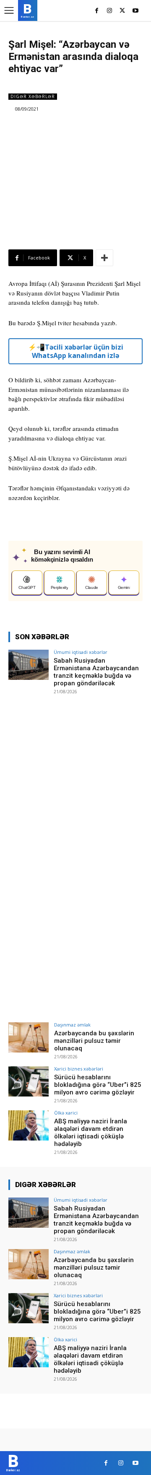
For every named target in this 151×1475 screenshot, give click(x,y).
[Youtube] (135, 11)
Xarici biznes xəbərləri (78, 1068)
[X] (122, 11)
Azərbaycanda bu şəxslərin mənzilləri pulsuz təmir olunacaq (94, 1040)
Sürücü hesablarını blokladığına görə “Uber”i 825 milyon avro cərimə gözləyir (97, 1084)
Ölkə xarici (66, 1112)
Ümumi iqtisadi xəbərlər (80, 652)
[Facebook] (96, 11)
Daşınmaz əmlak (72, 1024)
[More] (104, 257)
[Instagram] (109, 11)
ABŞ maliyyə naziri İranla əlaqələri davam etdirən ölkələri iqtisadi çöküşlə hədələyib (90, 1132)
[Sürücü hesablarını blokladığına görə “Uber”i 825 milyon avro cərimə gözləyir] (28, 1081)
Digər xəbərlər (32, 96)
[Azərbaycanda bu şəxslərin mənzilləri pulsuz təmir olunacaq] (28, 1037)
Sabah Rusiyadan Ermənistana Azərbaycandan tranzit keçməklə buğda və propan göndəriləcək (96, 672)
